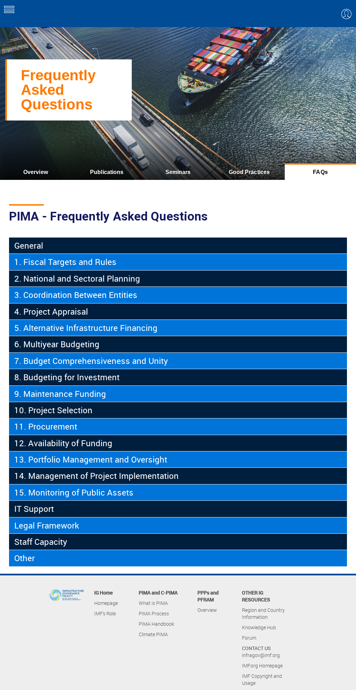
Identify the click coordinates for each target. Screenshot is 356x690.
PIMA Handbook (156, 624)
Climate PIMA (153, 634)
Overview (35, 172)
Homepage (106, 603)
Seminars (178, 172)
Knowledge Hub (259, 627)
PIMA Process (154, 613)
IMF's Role (105, 613)
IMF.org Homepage (262, 665)
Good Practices (249, 172)
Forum (249, 637)
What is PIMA (153, 603)
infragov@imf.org (261, 655)
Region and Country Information (263, 613)
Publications (106, 172)
